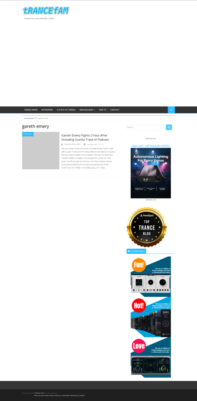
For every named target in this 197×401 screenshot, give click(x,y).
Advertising (74, 395)
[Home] (35, 118)
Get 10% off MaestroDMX (151, 146)
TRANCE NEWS (31, 109)
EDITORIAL (27, 134)
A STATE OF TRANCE (66, 109)
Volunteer (65, 395)
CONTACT (115, 109)
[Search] (169, 127)
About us (58, 395)
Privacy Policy (49, 395)
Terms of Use (38, 395)
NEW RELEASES (87, 109)
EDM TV (102, 109)
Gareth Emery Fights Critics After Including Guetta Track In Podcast (85, 137)
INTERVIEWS (47, 109)
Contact (82, 395)
